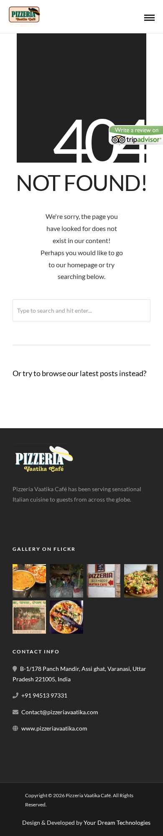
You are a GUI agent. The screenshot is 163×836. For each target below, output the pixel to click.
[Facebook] (22, 512)
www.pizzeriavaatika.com (54, 728)
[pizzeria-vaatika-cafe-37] (66, 595)
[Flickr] (40, 512)
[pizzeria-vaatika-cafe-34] (141, 595)
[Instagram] (58, 512)
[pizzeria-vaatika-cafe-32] (66, 631)
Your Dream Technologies (117, 822)
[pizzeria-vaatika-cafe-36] (103, 595)
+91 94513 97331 (44, 695)
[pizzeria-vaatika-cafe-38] (29, 595)
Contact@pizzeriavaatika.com (59, 711)
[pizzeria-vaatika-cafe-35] (29, 631)
